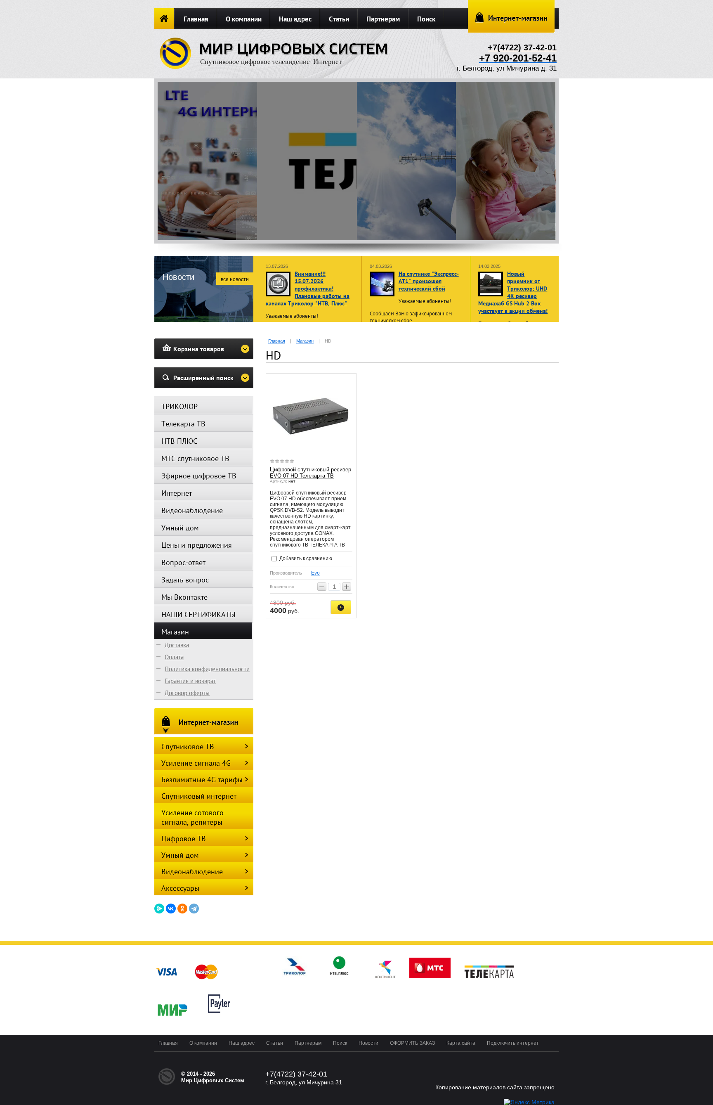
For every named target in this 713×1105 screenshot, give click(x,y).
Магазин (175, 631)
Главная (196, 19)
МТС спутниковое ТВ (195, 458)
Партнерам (383, 19)
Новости (368, 1043)
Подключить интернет (513, 1043)
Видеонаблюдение (192, 510)
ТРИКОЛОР (179, 406)
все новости (235, 279)
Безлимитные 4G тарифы (202, 779)
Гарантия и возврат (190, 681)
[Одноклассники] (182, 908)
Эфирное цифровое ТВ (198, 475)
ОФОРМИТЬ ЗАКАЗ (412, 1043)
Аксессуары (180, 888)
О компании (244, 19)
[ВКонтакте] (171, 908)
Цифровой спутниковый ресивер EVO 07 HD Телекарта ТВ (310, 472)
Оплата (174, 657)
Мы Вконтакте (184, 597)
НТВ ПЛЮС (179, 441)
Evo (315, 573)
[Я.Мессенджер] (159, 908)
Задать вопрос (185, 579)
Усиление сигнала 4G (196, 763)
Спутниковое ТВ (187, 746)
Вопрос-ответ (183, 562)
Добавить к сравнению (305, 558)
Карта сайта (460, 1043)
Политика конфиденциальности (207, 669)
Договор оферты (187, 693)
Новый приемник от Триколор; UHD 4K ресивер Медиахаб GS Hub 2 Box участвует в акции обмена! (513, 292)
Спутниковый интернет (198, 796)
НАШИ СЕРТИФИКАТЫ (198, 614)
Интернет (176, 493)
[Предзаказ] (341, 607)
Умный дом (180, 527)
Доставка (177, 645)
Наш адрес (295, 19)
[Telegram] (194, 908)
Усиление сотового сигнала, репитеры (192, 817)
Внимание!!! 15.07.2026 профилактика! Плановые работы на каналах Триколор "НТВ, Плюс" (307, 288)
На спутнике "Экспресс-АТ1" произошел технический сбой (429, 281)
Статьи (339, 19)
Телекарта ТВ (183, 423)
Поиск (426, 19)
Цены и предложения (196, 545)
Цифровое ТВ (183, 838)
